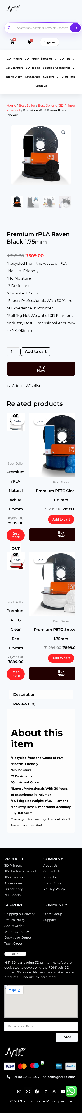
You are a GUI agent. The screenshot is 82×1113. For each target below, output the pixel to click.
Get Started (32, 76)
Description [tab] (24, 694)
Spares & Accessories (59, 68)
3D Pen (67, 59)
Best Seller (27, 105)
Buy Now (41, 369)
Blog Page (68, 76)
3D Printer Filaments (41, 59)
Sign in (49, 42)
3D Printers (14, 58)
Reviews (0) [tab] (24, 704)
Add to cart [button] (61, 519)
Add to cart (36, 351)
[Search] (75, 27)
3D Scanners (14, 67)
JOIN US (15, 954)
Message (11, 1020)
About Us (41, 85)
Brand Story (14, 76)
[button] (63, 132)
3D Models (33, 67)
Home (11, 105)
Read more (16, 535)
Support (51, 76)
